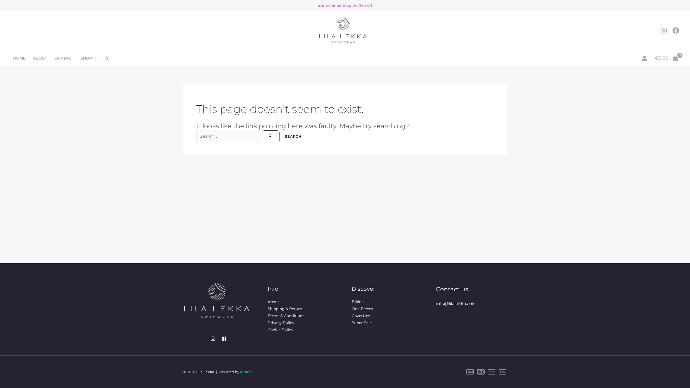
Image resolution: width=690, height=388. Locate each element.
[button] (94, 58)
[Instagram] (663, 30)
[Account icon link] (644, 58)
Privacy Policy (281, 322)
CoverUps (361, 315)
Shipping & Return (285, 308)
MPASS (246, 372)
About (273, 301)
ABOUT (40, 58)
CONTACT (63, 58)
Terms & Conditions (286, 315)
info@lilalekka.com (456, 303)
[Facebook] (675, 30)
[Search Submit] (270, 135)
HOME (19, 58)
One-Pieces (362, 308)
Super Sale (362, 322)
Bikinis (358, 301)
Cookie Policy (280, 329)
